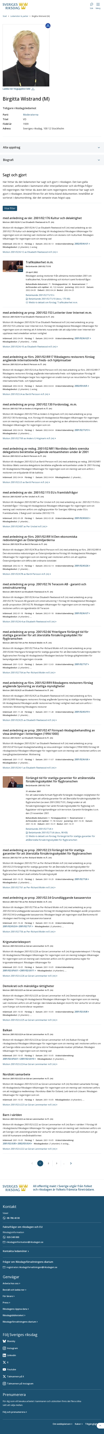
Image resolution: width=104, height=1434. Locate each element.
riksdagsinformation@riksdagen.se (24, 1242)
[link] (32, 1163)
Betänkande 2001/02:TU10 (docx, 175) (49, 298)
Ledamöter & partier (19, 16)
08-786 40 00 (13, 1218)
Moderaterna (30, 114)
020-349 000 (13, 1237)
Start (5, 16)
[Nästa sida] (71, 1163)
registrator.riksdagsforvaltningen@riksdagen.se (31, 1267)
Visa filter (9, 208)
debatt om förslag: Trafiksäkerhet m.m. (53, 302)
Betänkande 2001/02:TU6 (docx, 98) (48, 832)
